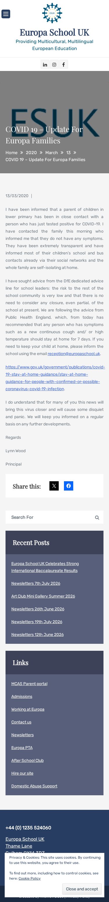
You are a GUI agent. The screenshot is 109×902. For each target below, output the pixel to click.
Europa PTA (22, 747)
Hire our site (22, 773)
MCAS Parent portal (29, 683)
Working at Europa (27, 709)
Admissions (21, 696)
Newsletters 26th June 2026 (37, 609)
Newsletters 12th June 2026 (37, 634)
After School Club (27, 760)
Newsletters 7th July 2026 (35, 583)
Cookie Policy (30, 878)
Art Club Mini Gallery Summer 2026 (43, 596)
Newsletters (22, 734)
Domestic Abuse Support (34, 786)
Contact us (21, 722)
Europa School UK (54, 32)
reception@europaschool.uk (74, 353)
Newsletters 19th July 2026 (36, 621)
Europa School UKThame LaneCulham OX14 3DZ (25, 846)
